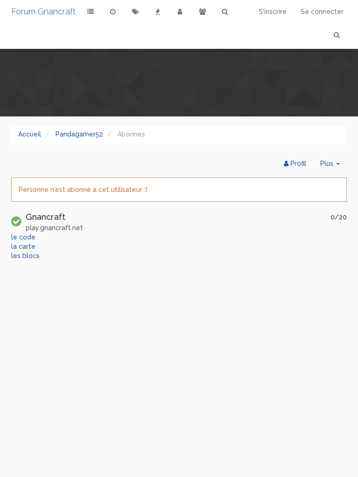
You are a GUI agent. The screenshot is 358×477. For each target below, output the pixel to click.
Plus (333, 166)
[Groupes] (202, 11)
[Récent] (113, 11)
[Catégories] (90, 11)
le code (23, 237)
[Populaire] (157, 11)
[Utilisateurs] (180, 11)
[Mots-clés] (135, 11)
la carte (23, 246)
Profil (297, 163)
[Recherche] (224, 11)
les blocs (25, 255)
